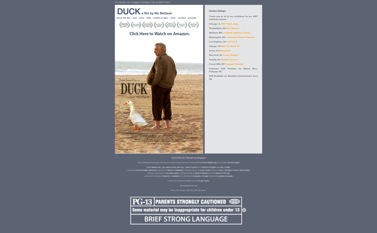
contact (182, 18)
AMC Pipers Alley (229, 24)
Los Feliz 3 (231, 42)
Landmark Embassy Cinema (236, 33)
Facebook (145, 2)
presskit (192, 18)
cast (135, 18)
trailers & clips (161, 18)
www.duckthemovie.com (188, 185)
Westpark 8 (224, 51)
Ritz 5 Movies (232, 28)
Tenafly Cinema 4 (229, 60)
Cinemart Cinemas (234, 64)
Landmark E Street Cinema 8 (240, 37)
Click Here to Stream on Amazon (189, 158)
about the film (123, 18)
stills (148, 18)
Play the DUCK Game (160, 2)
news (173, 18)
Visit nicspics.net (122, 2)
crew (141, 18)
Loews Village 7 (231, 55)
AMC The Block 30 (230, 46)
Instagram (135, 2)
